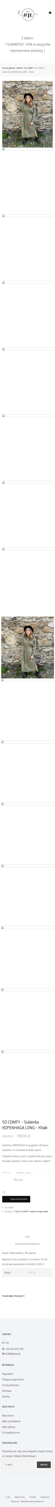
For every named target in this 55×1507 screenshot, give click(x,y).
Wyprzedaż (43, 1211)
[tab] (27, 1236)
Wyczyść (18, 1179)
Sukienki (33, 1211)
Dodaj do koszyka (18, 1199)
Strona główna (8, 68)
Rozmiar (6, 1172)
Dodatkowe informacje (27, 1244)
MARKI (19, 68)
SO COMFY (28, 68)
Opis (27, 1237)
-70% (16, 1211)
